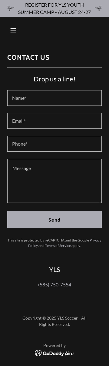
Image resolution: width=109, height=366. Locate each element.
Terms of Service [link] (58, 245)
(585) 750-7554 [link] (54, 284)
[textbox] (54, 98)
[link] (54, 352)
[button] (18, 30)
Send (54, 219)
